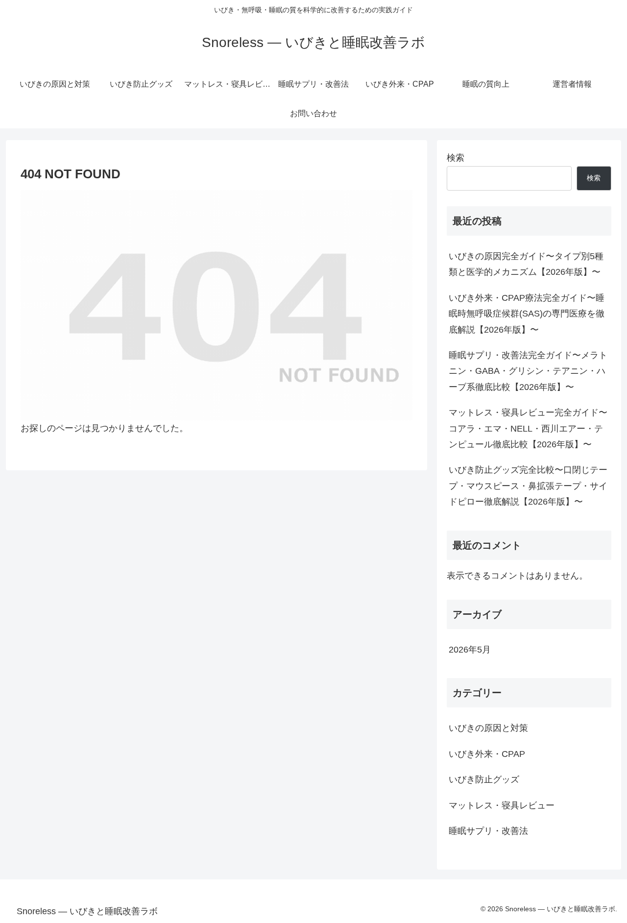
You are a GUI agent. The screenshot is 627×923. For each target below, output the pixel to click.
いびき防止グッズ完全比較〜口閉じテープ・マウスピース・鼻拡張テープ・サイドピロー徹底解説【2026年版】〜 (528, 486)
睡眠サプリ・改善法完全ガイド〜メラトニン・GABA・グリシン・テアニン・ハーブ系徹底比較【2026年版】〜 (528, 371)
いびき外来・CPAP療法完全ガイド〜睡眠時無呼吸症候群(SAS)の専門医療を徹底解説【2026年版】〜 (526, 314)
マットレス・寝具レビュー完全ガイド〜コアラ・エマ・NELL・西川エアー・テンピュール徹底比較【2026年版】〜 (528, 428)
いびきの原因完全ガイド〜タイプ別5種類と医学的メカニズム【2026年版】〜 (526, 264)
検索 (455, 158)
